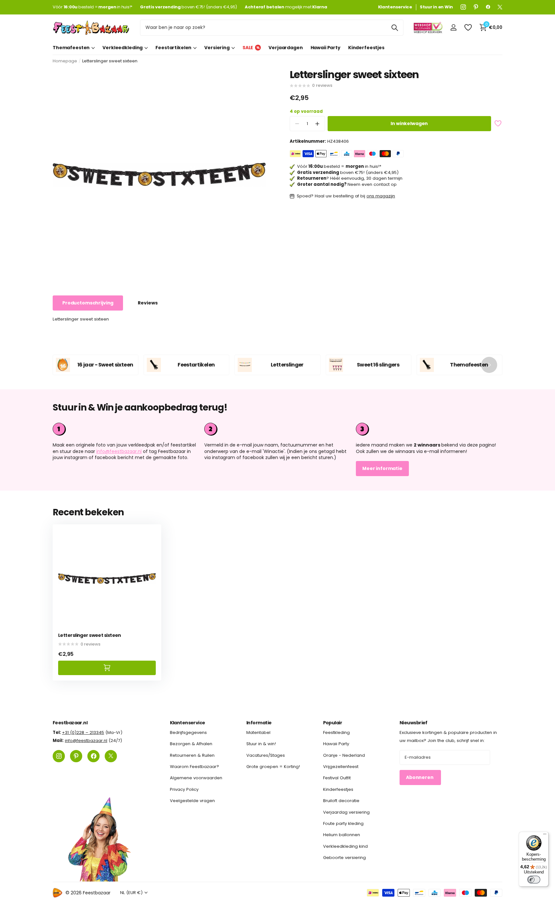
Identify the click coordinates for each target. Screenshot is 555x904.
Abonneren (420, 777)
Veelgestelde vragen (192, 801)
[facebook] (488, 7)
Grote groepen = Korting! (273, 767)
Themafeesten (71, 47)
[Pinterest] (476, 7)
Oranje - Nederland (344, 755)
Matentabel (258, 732)
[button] (317, 123)
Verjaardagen (286, 47)
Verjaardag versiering (346, 812)
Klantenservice (187, 722)
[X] (500, 7)
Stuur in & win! (261, 744)
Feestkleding (336, 732)
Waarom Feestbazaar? (194, 767)
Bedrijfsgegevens (188, 732)
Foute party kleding (343, 823)
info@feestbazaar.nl (119, 451)
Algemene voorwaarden (196, 778)
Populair (332, 722)
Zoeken (394, 28)
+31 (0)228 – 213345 (83, 732)
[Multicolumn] (429, 429)
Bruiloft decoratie (341, 801)
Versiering (217, 47)
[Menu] (545, 835)
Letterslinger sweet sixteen (89, 635)
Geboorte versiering (344, 857)
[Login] (453, 27)
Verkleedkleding (122, 47)
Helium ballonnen (341, 835)
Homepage (65, 61)
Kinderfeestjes (366, 47)
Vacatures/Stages (265, 755)
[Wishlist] (467, 27)
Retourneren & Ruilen (192, 755)
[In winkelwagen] (107, 668)
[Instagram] (463, 7)
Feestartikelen (173, 47)
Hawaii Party (325, 47)
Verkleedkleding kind (345, 846)
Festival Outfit (337, 778)
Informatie (258, 722)
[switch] (533, 879)
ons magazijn (380, 196)
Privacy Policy (184, 789)
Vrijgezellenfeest (340, 767)
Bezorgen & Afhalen (191, 744)
